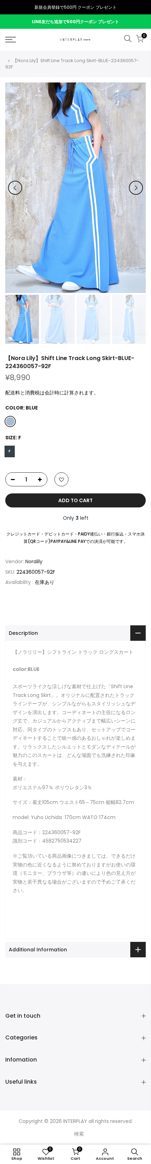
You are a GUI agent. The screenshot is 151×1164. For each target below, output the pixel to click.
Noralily (33, 561)
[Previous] (15, 188)
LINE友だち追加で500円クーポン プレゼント (75, 22)
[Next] (136, 188)
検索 (79, 1133)
